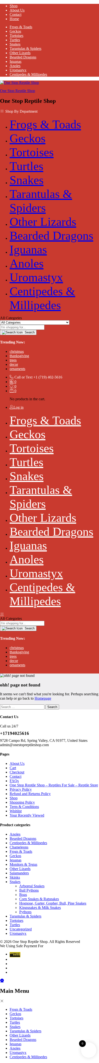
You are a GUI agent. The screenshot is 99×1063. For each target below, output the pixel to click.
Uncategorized (21, 929)
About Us (17, 10)
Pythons (25, 912)
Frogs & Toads (21, 27)
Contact (15, 14)
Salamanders (19, 873)
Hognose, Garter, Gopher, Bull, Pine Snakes (52, 903)
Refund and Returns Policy (30, 794)
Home (14, 19)
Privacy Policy (21, 789)
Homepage (43, 698)
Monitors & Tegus (23, 864)
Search (29, 332)
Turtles (15, 40)
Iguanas (15, 61)
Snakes (15, 44)
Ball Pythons (29, 890)
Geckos (15, 31)
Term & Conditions (24, 807)
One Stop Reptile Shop (17, 91)
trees (13, 360)
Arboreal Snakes (31, 886)
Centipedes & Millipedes (28, 74)
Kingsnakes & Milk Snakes (40, 908)
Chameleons (19, 847)
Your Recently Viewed (27, 815)
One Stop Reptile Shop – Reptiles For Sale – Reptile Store (54, 785)
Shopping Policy (22, 802)
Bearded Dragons (23, 57)
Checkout (17, 772)
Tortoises (16, 36)
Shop (14, 6)
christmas (17, 351)
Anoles (15, 66)
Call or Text (23, 377)
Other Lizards (20, 53)
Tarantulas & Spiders (25, 48)
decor (14, 364)
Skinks (15, 877)
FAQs (14, 781)
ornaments (17, 369)
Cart (13, 768)
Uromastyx (18, 70)
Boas (23, 895)
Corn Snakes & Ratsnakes (39, 899)
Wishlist (16, 811)
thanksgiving (19, 356)
